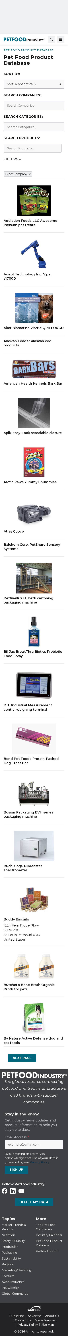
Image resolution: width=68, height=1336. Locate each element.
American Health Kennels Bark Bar (33, 384)
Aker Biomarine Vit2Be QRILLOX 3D (34, 328)
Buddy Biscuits (16, 919)
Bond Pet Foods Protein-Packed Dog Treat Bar (31, 761)
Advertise (34, 1316)
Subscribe (16, 1316)
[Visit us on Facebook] (4, 1191)
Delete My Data (34, 1202)
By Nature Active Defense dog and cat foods (33, 1040)
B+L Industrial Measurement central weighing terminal (28, 707)
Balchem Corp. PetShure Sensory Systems (32, 547)
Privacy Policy (28, 1324)
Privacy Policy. (40, 1162)
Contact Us (23, 1320)
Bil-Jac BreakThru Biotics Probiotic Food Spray (33, 654)
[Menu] (60, 39)
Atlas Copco (14, 531)
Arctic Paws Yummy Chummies (30, 482)
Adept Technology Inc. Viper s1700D (28, 276)
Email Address (17, 1137)
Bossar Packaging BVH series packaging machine (28, 814)
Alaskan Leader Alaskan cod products (27, 343)
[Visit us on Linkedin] (13, 1191)
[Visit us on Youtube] (21, 1191)
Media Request (46, 1320)
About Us (52, 1316)
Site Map (48, 1324)
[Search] (51, 39)
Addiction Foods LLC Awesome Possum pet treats (30, 223)
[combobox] (34, 105)
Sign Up (16, 1169)
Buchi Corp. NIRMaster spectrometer (23, 868)
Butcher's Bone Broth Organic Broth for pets (29, 987)
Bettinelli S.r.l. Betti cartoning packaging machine (28, 600)
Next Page (22, 1058)
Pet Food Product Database (28, 50)
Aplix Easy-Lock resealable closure (33, 433)
